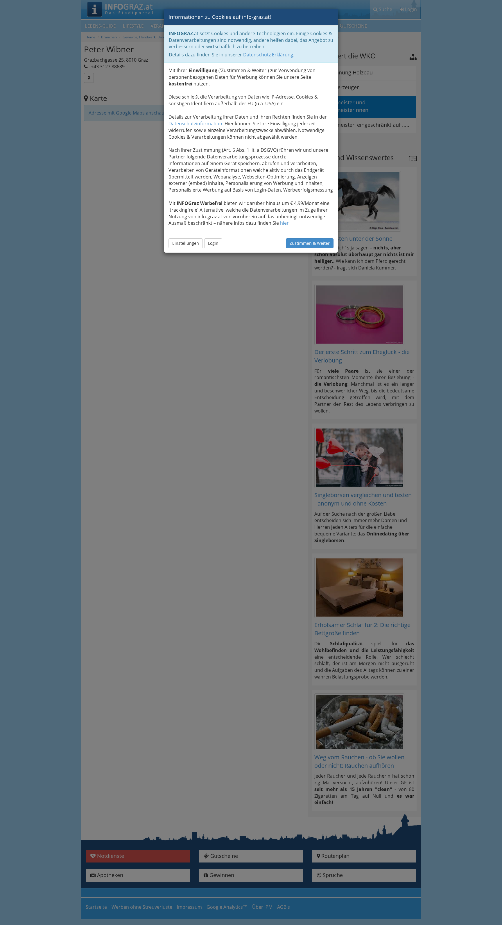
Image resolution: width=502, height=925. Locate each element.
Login (213, 243)
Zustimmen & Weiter (310, 243)
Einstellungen (185, 243)
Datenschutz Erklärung (268, 54)
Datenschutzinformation (195, 123)
